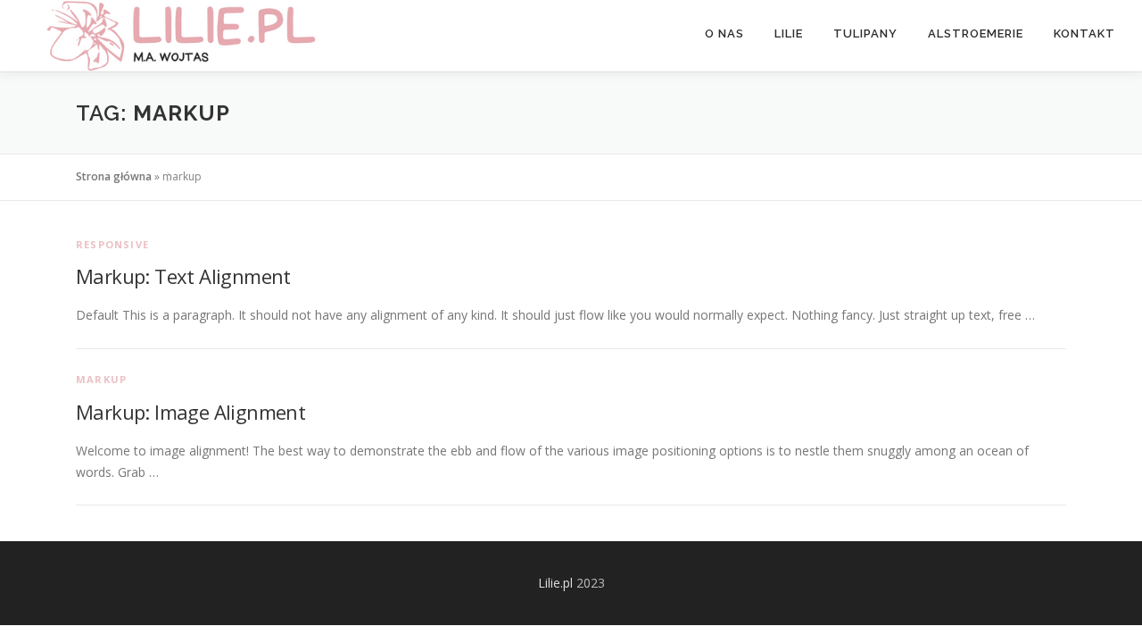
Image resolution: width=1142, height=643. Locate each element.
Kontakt (1084, 33)
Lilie (788, 33)
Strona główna (114, 176)
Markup (101, 379)
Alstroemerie (975, 33)
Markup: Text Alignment (183, 276)
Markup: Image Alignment (190, 411)
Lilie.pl (555, 582)
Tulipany (865, 33)
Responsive (112, 244)
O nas (724, 33)
